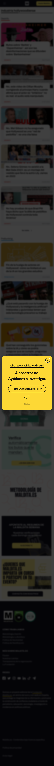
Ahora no (27, 404)
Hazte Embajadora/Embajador (27, 388)
